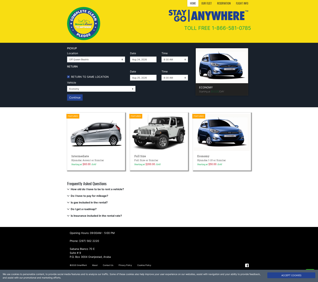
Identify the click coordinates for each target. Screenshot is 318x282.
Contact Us (108, 265)
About (95, 265)
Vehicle (71, 82)
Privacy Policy (125, 265)
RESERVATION (224, 3)
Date (133, 53)
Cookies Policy (144, 265)
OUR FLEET (206, 3)
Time (164, 53)
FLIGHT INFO (242, 3)
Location (72, 53)
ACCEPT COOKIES (291, 275)
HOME (193, 3)
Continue (74, 97)
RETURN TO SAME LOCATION (90, 76)
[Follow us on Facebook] (247, 265)
